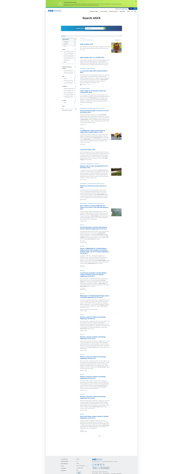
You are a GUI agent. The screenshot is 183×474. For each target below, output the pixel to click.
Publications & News (94, 11)
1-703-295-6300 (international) (107, 461)
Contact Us (116, 461)
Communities (122, 11)
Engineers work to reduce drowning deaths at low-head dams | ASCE (94, 166)
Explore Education (64, 463)
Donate (77, 459)
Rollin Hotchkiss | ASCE (86, 44)
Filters (64, 36)
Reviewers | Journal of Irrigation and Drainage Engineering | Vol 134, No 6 (93, 397)
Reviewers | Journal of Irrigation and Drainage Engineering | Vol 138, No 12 (93, 377)
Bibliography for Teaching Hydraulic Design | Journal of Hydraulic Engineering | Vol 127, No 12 (94, 296)
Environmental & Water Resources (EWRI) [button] (90, 108)
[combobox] (95, 28)
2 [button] (101, 435)
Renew (77, 463)
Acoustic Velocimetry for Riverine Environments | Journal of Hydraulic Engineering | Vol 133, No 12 (93, 228)
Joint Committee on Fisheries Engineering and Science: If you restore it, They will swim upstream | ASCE (94, 207)
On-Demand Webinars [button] (85, 88)
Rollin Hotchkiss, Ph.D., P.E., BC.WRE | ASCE (92, 57)
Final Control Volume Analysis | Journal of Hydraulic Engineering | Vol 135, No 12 (94, 417)
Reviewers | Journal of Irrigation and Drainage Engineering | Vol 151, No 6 (93, 317)
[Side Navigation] (134, 11)
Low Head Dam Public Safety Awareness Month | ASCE (93, 71)
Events (62, 465)
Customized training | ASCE (87, 149)
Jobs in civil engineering (80, 465)
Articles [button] (102, 108)
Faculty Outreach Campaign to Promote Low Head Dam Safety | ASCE (94, 111)
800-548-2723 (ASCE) (96, 461)
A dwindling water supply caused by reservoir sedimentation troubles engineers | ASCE (92, 131)
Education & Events (113, 11)
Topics (128, 11)
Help (77, 470)
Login (79, 472)
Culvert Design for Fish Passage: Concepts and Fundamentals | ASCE (93, 91)
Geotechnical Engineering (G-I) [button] (87, 163)
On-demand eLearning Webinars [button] (87, 68)
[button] (104, 28)
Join (77, 461)
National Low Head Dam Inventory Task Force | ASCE (93, 186)
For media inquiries (79, 467)
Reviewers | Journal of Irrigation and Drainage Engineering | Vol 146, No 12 (93, 357)
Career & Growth (103, 11)
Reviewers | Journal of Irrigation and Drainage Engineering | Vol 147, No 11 (93, 337)
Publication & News (64, 461)
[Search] (132, 11)
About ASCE (63, 470)
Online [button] (89, 84)
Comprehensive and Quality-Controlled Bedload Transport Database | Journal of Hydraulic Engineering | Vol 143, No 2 (93, 274)
